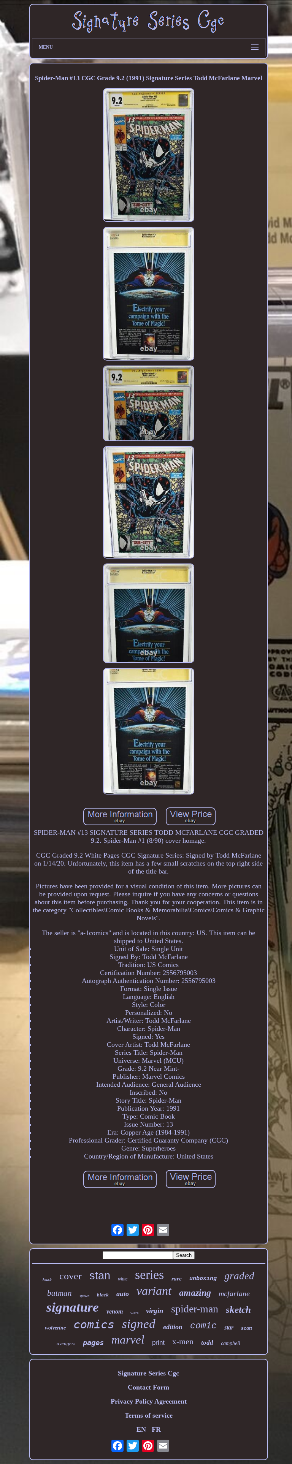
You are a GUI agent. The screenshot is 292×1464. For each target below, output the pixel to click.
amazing (195, 1293)
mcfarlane (234, 1293)
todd (207, 1342)
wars (134, 1312)
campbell (230, 1343)
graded (239, 1276)
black (103, 1295)
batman (59, 1293)
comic (203, 1326)
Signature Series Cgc (148, 1373)
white (122, 1279)
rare (176, 1279)
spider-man (194, 1309)
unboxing (203, 1279)
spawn (84, 1296)
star (228, 1327)
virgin (154, 1311)
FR (156, 1429)
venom (114, 1311)
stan (99, 1275)
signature (72, 1307)
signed (139, 1324)
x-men (183, 1341)
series (149, 1275)
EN (141, 1429)
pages (93, 1342)
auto (122, 1294)
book (47, 1279)
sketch (238, 1309)
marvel (127, 1339)
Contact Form (148, 1387)
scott (246, 1328)
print (158, 1342)
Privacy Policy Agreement (149, 1401)
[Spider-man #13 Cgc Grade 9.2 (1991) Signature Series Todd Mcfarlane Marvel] (148, 156)
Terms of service (149, 1415)
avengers (66, 1343)
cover (70, 1276)
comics (93, 1324)
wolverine (55, 1328)
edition (172, 1327)
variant (153, 1291)
